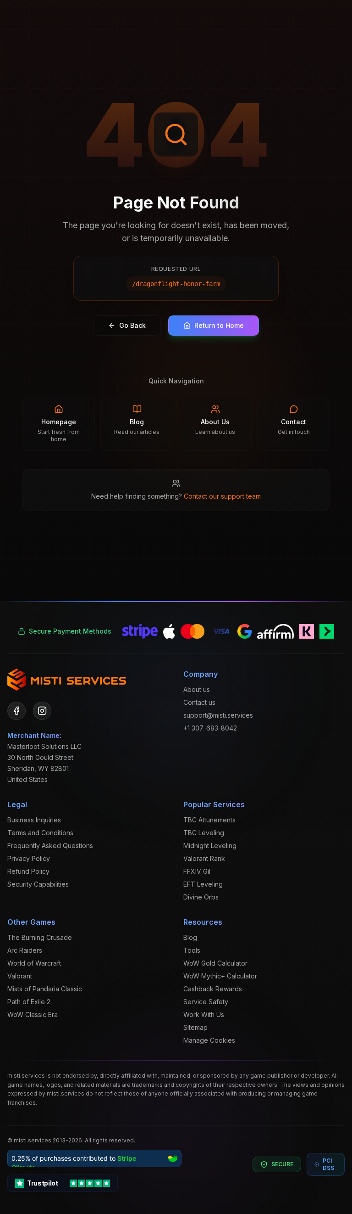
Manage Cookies (209, 1040)
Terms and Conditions (40, 833)
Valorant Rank (204, 858)
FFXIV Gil (196, 871)
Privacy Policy (28, 858)
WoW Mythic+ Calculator (220, 976)
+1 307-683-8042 (210, 728)
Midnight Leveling (209, 845)
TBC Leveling (203, 833)
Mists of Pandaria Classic (44, 989)
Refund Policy (28, 871)
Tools (191, 950)
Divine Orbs (201, 897)
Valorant (19, 976)
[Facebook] (16, 711)
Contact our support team (222, 496)
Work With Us (203, 1014)
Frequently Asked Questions (50, 845)
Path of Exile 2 (28, 1002)
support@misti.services (218, 715)
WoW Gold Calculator (215, 963)
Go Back (132, 325)
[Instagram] (42, 711)
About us (196, 689)
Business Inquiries (34, 820)
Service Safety (205, 1002)
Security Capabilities (38, 884)
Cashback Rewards (212, 989)
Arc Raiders (24, 950)
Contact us (199, 702)
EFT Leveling (203, 884)
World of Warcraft (34, 963)
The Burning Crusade (39, 937)
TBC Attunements (209, 820)
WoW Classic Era (32, 1014)
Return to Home (219, 325)
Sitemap (195, 1027)
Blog (190, 937)
